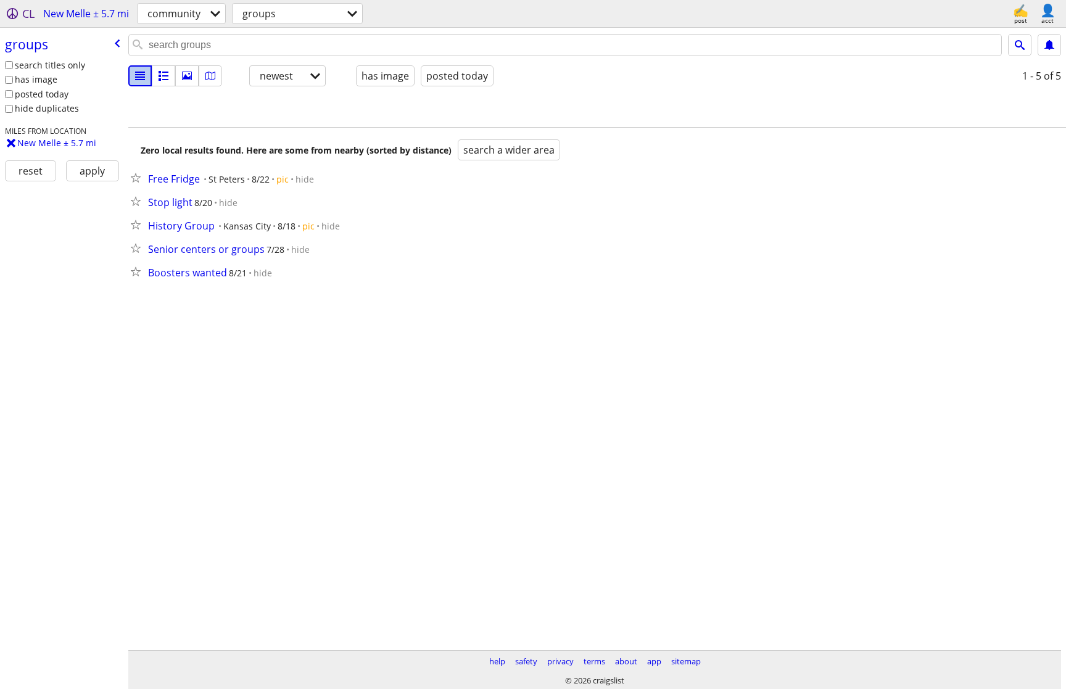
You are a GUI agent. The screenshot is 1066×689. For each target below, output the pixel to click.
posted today (41, 94)
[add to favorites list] (138, 177)
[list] (140, 75)
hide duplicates (47, 108)
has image (36, 79)
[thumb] (163, 75)
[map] (210, 75)
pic (282, 179)
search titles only (50, 65)
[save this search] (1049, 45)
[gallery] (187, 75)
